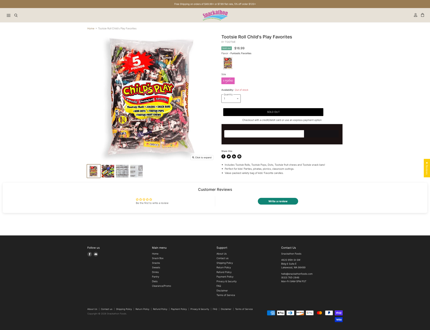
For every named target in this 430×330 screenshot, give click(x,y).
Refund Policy (224, 272)
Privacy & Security (227, 281)
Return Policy (224, 267)
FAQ (219, 285)
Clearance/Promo (161, 285)
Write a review (278, 201)
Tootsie (230, 41)
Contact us (222, 258)
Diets (155, 281)
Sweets (156, 267)
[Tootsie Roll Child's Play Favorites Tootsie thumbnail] (108, 171)
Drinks (155, 272)
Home (90, 28)
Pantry (155, 276)
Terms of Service (226, 295)
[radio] (228, 63)
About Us (222, 253)
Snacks (156, 262)
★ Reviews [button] (426, 168)
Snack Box (157, 258)
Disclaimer (222, 290)
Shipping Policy (225, 262)
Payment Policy (225, 276)
